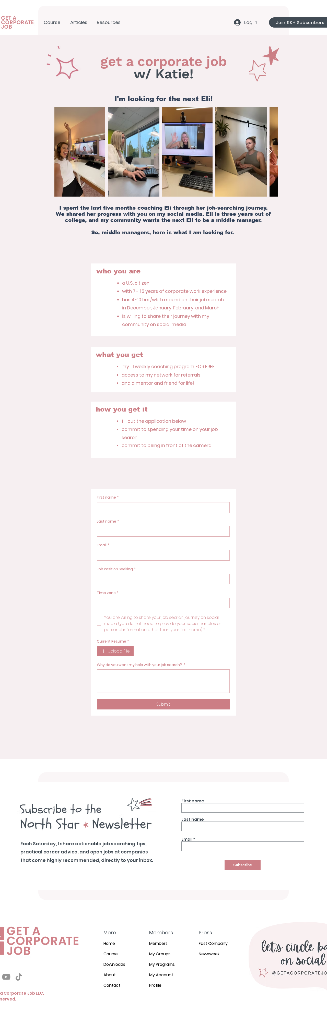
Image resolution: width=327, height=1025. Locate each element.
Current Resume (113, 641)
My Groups (159, 954)
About (109, 975)
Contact (111, 985)
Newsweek (209, 954)
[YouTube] (6, 977)
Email (103, 545)
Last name (108, 521)
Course (110, 954)
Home (109, 943)
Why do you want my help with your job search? (141, 664)
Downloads (114, 964)
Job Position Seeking (116, 569)
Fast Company (213, 943)
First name (108, 497)
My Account (161, 975)
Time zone (108, 592)
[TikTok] (19, 977)
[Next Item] (269, 152)
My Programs (162, 964)
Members (158, 943)
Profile (155, 985)
